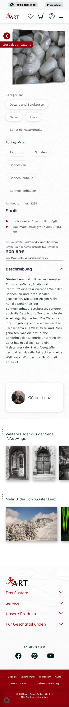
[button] (7, 700)
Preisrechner (54, 4)
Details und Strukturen (27, 104)
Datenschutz (27, 676)
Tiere (33, 117)
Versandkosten (19, 683)
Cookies (12, 676)
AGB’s (58, 676)
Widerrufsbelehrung (47, 683)
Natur (14, 117)
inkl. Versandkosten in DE (33, 257)
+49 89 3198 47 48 (25, 4)
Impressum (45, 676)
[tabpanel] (17, 463)
